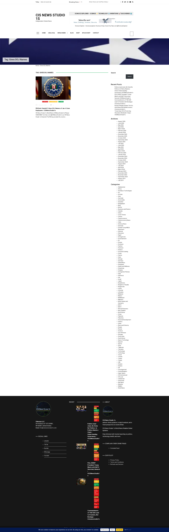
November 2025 (122, 136)
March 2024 (121, 169)
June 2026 (121, 123)
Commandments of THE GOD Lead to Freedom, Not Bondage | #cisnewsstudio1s (123, 101)
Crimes (61, 101)
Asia (119, 196)
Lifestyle (120, 290)
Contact (96, 33)
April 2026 (121, 127)
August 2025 (121, 141)
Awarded (120, 201)
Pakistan (120, 316)
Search (113, 73)
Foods (120, 253)
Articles (46, 101)
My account (86, 33)
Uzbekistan (121, 378)
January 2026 (122, 132)
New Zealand (121, 310)
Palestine (120, 318)
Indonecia (121, 275)
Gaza (119, 257)
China (119, 213)
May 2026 (121, 125)
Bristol (120, 207)
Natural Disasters (123, 308)
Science (120, 331)
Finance (120, 249)
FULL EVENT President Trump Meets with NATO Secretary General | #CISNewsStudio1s (123, 96)
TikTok (46, 444)
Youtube (46, 455)
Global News (121, 262)
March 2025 (121, 151)
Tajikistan (121, 347)
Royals (120, 327)
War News (121, 382)
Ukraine (120, 364)
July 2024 (120, 165)
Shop (78, 33)
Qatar (119, 323)
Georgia (120, 259)
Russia (120, 329)
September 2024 (123, 162)
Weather (120, 384)
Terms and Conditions (117, 462)
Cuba (119, 222)
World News (62, 33)
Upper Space (121, 373)
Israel (119, 279)
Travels (120, 356)
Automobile (121, 200)
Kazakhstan (121, 283)
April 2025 (121, 149)
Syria (119, 345)
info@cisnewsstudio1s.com (48, 428)
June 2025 (121, 145)
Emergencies (122, 237)
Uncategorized (122, 369)
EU (119, 240)
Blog (72, 33)
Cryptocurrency (122, 218)
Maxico (120, 296)
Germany (120, 260)
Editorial (120, 231)
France (120, 255)
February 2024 (122, 171)
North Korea (121, 312)
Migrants (120, 299)
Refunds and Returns (116, 464)
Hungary (120, 270)
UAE (119, 362)
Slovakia (120, 334)
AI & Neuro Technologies (125, 190)
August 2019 (121, 178)
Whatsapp (47, 452)
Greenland (121, 264)
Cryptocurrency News (124, 220)
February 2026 (122, 130)
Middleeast (121, 297)
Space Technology (123, 340)
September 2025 (123, 140)
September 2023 (123, 176)
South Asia (121, 336)
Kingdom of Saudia (123, 284)
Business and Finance (124, 209)
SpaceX (120, 342)
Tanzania (120, 349)
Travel (120, 354)
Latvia (120, 288)
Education (121, 233)
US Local (120, 377)
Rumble (46, 448)
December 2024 (122, 156)
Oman (120, 314)
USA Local (51, 33)
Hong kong (121, 268)
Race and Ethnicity (123, 325)
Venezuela (121, 380)
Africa (120, 189)
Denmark (120, 225)
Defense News (122, 224)
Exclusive (120, 244)
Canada (120, 211)
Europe (120, 242)
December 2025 (122, 134)
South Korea (121, 338)
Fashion (120, 246)
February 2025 (122, 152)
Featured (120, 248)
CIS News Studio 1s (50, 16)
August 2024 (121, 163)
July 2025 (120, 143)
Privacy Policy (114, 460)
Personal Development (124, 319)
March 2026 (121, 128)
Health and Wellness (124, 266)
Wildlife (120, 386)
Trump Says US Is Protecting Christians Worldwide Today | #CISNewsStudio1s (123, 112)
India (119, 273)
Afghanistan (121, 187)
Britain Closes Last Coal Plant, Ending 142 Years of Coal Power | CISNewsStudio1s (94, 2)
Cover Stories (54, 101)
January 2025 (122, 154)
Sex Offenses (122, 332)
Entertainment (122, 238)
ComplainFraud (114, 448)
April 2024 (121, 167)
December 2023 (122, 173)
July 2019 (120, 180)
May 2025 (121, 147)
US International (122, 375)
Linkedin (46, 441)
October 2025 (122, 138)
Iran (119, 277)
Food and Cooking (123, 251)
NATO (119, 305)
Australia (120, 198)
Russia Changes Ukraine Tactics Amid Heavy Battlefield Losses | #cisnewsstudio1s (124, 107)
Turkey (120, 358)
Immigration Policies (124, 272)
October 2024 (122, 160)
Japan (120, 281)
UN (119, 367)
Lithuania (120, 292)
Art (119, 192)
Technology (121, 351)
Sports (120, 343)
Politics (120, 321)
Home (44, 33)
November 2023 (122, 175)
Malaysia (120, 294)
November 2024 (122, 158)
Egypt (119, 235)
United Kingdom (122, 371)
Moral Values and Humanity (96, 493)
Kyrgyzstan (121, 286)
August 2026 (121, 121)
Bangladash (121, 203)
